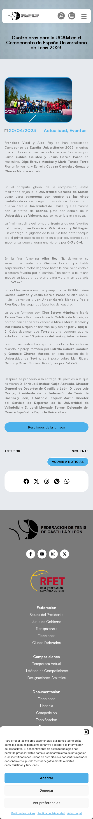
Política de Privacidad (51, 813)
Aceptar (46, 778)
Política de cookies (23, 813)
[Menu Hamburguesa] (84, 16)
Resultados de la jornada (46, 427)
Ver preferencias (46, 803)
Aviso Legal (74, 813)
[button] (86, 732)
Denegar (46, 790)
